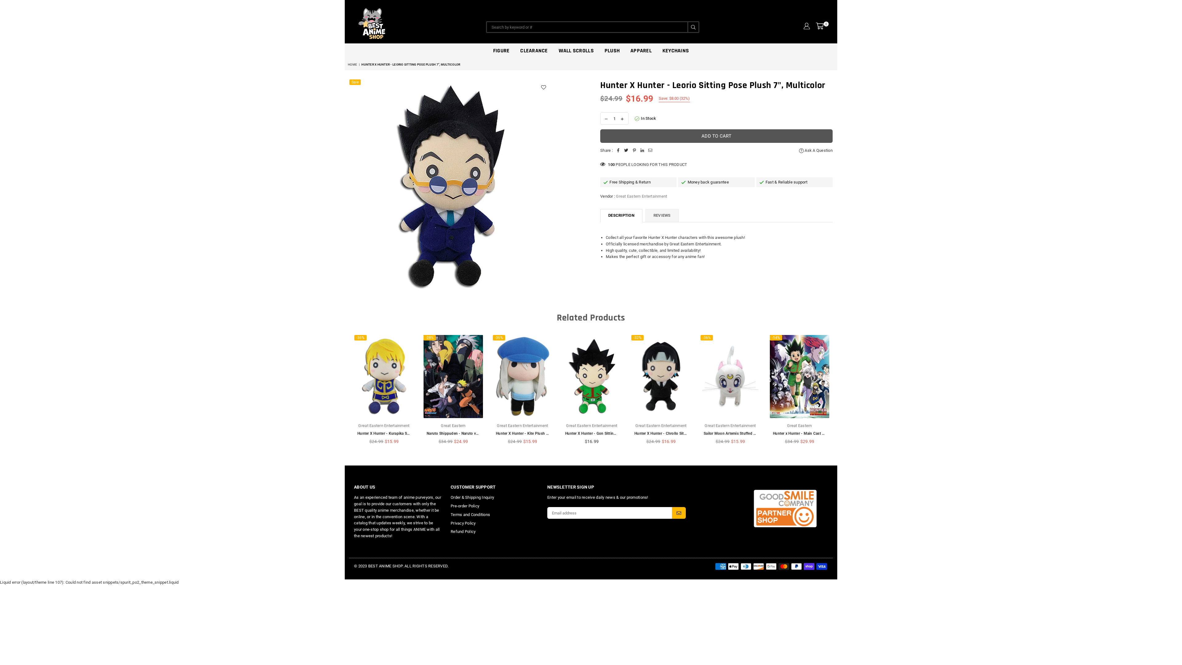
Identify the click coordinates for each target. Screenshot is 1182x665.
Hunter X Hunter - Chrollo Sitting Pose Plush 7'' (675, 433)
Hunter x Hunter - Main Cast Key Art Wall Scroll (813, 433)
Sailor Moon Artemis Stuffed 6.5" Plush (737, 433)
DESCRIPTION (621, 215)
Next (833, 392)
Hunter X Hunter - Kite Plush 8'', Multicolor (532, 433)
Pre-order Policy (465, 506)
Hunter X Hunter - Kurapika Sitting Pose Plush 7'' (399, 433)
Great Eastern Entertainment (641, 196)
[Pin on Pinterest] (634, 150)
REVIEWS (662, 215)
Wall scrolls (576, 50)
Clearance (534, 50)
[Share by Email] (650, 150)
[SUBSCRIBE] (679, 513)
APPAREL (641, 50)
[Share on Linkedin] (642, 150)
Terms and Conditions (470, 514)
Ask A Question (818, 150)
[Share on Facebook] (618, 150)
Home (352, 64)
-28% (430, 338)
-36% (360, 338)
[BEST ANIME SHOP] (400, 22)
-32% (637, 338)
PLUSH (612, 50)
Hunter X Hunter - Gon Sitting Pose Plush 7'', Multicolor (613, 433)
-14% (776, 338)
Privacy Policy (463, 523)
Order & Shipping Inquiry (472, 497)
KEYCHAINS (675, 50)
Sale (355, 82)
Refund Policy (463, 531)
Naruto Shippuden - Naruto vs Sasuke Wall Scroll (468, 433)
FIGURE (501, 50)
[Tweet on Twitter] (626, 150)
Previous (348, 392)
